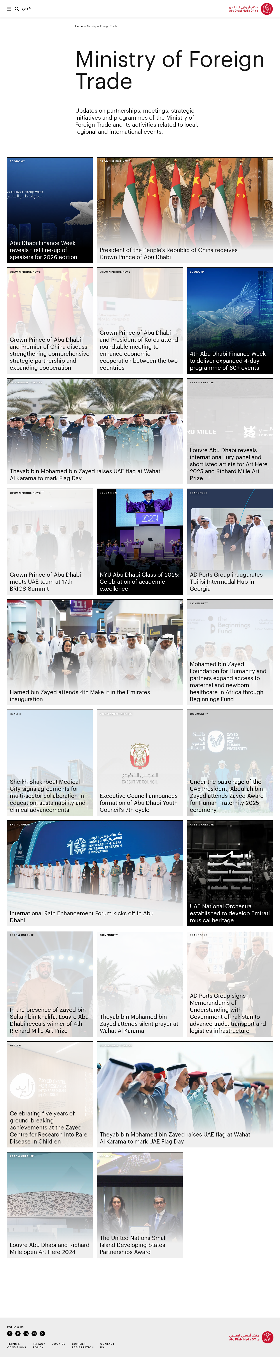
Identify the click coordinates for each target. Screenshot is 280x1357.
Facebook (18, 1333)
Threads (42, 1333)
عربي (26, 7)
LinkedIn (26, 1333)
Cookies (58, 1343)
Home (79, 26)
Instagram (34, 1333)
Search (17, 9)
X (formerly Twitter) (9, 1333)
